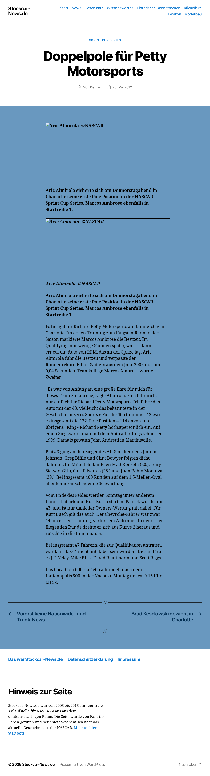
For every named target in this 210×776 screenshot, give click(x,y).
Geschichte (94, 8)
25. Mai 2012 (122, 87)
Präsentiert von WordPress (82, 764)
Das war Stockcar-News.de (35, 659)
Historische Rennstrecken (158, 8)
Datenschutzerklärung (90, 659)
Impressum (129, 659)
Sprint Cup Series (105, 40)
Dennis (95, 87)
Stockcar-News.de (19, 11)
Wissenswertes (120, 8)
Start (64, 8)
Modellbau (193, 14)
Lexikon (174, 14)
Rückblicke (193, 8)
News (76, 8)
